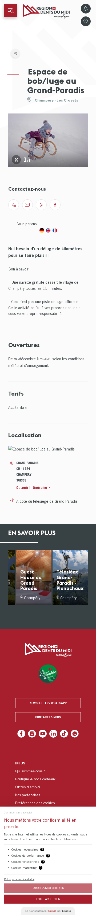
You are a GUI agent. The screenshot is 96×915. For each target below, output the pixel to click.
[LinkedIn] (53, 733)
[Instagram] (33, 733)
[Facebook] (23, 733)
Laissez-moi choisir (48, 888)
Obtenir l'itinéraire (31, 487)
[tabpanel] (48, 140)
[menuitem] (48, 782)
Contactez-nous (48, 717)
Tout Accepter (48, 899)
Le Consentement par (48, 910)
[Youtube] (43, 733)
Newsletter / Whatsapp (48, 703)
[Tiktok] (62, 733)
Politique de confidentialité (19, 879)
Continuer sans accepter (18, 812)
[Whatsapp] (72, 733)
